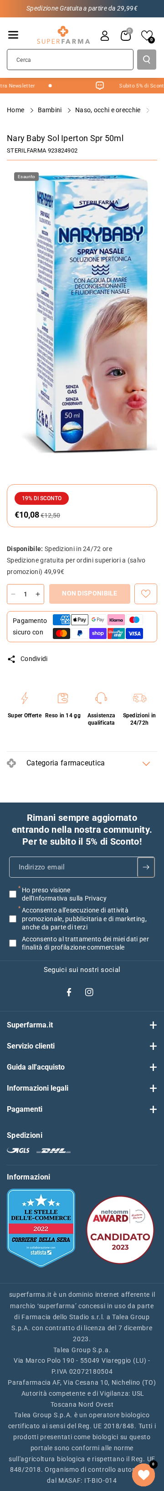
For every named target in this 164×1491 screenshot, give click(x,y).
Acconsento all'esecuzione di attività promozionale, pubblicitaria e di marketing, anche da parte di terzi (84, 918)
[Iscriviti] (145, 867)
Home (16, 110)
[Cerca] (147, 59)
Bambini (50, 110)
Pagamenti (24, 1109)
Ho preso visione (64, 894)
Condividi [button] (34, 658)
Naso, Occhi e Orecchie (108, 110)
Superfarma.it (30, 1025)
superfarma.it (30, 1294)
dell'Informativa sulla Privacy (64, 898)
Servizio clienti (31, 1046)
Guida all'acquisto (36, 1067)
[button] (13, 35)
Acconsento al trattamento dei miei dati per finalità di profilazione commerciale (85, 943)
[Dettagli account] (105, 36)
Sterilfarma (26, 150)
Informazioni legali (37, 1088)
